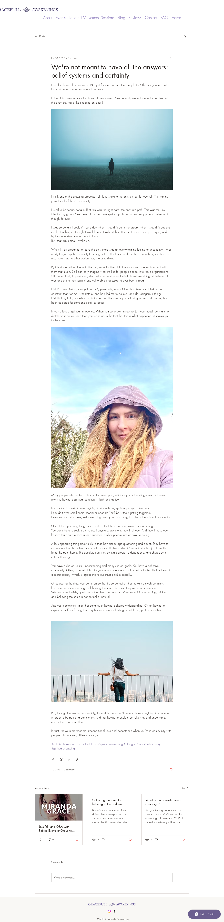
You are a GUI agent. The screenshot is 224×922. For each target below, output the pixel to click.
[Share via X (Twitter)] (60, 759)
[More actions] (171, 58)
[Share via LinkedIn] (69, 759)
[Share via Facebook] (52, 759)
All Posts (40, 36)
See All (185, 787)
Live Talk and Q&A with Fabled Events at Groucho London (55, 828)
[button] (184, 36)
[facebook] (114, 911)
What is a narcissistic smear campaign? (163, 802)
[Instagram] (109, 911)
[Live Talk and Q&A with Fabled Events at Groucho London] (58, 807)
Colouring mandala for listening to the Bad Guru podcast (108, 802)
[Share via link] (77, 759)
